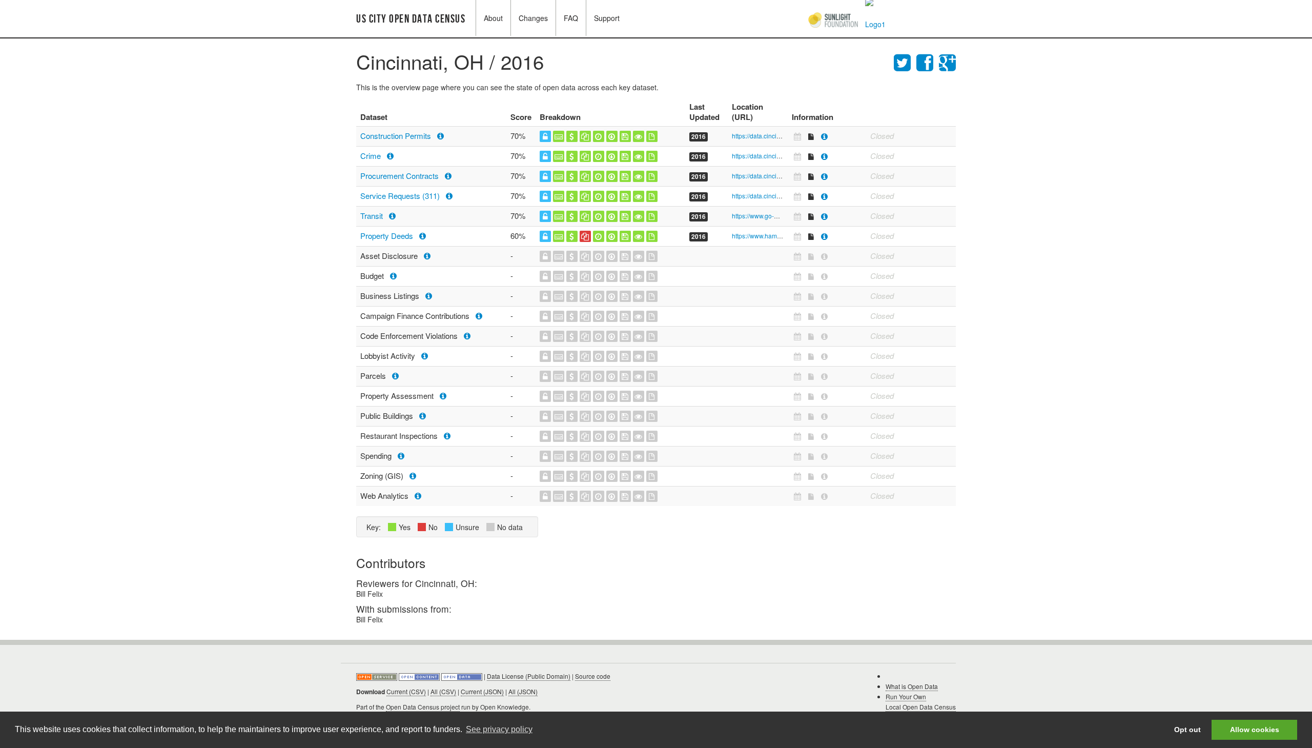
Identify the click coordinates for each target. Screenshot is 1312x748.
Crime (371, 155)
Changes (533, 18)
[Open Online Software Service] (377, 676)
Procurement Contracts (400, 175)
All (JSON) (523, 691)
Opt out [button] (1187, 729)
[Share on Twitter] (905, 61)
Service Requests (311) (401, 195)
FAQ (571, 18)
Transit (372, 215)
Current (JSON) (482, 691)
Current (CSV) (406, 691)
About (493, 18)
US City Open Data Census (410, 19)
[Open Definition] (420, 676)
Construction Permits (396, 135)
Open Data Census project (423, 706)
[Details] (824, 136)
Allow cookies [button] (1254, 729)
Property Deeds (387, 235)
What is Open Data (912, 686)
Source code (592, 676)
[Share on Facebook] (927, 61)
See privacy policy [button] (499, 729)
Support (607, 18)
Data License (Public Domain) (528, 676)
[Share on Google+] (947, 61)
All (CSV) (443, 691)
